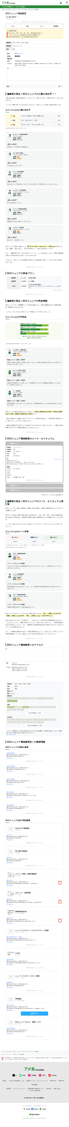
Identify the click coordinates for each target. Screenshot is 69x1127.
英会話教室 (8, 9)
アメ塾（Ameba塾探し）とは (16, 1080)
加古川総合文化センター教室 (14, 937)
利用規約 (8, 1088)
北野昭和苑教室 (11, 753)
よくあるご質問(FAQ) (34, 1090)
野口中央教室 (10, 792)
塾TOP (3, 9)
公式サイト (34, 1013)
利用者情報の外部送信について (36, 1088)
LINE (24, 1075)
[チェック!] (60, 883)
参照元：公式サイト (58, 459)
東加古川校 (9, 880)
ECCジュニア (19, 53)
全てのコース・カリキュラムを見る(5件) (52, 495)
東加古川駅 (24, 9)
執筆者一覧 (53, 1080)
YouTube (54, 1075)
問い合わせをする (11, 734)
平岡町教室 (9, 982)
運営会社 (48, 1088)
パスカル (9, 834)
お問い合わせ (57, 1088)
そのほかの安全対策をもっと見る (34, 725)
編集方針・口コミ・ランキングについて (37, 1080)
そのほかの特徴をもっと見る (34, 713)
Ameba (28, 1109)
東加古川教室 (10, 1005)
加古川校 (9, 857)
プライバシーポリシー (19, 1088)
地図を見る (10, 758)
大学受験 (33, 1075)
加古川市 (19, 9)
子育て (44, 1075)
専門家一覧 (61, 1080)
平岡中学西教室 (11, 766)
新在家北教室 (10, 959)
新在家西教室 (10, 805)
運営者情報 (34, 1084)
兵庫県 (14, 9)
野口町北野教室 (11, 779)
